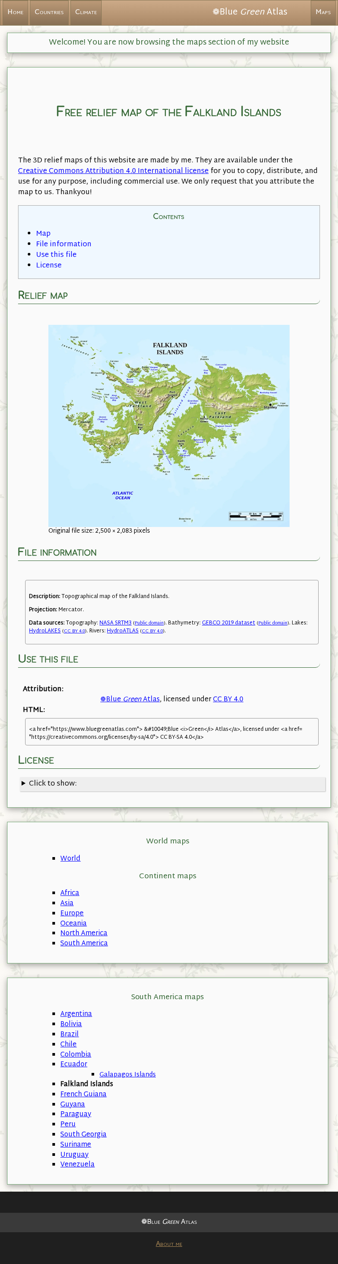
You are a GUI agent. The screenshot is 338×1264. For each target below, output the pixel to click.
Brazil (69, 1035)
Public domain (149, 623)
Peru (68, 1125)
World (70, 859)
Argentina (76, 1014)
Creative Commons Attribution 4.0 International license (113, 171)
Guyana (72, 1105)
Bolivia (71, 1025)
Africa (69, 893)
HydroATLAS (123, 631)
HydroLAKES (45, 631)
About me (169, 1244)
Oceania (73, 924)
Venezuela (77, 1165)
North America (83, 934)
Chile (68, 1045)
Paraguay (75, 1115)
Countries (49, 12)
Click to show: (53, 784)
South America (84, 944)
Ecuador (73, 1065)
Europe (72, 914)
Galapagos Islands (127, 1075)
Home (15, 12)
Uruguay (74, 1155)
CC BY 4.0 (74, 631)
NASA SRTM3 (115, 623)
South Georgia (83, 1135)
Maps (323, 12)
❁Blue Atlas (130, 700)
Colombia (75, 1055)
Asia (66, 904)
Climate (86, 12)
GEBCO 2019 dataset (228, 623)
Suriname (75, 1145)
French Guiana (83, 1095)
